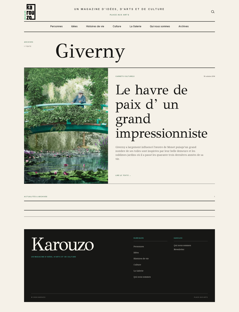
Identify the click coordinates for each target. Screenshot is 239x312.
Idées (74, 26)
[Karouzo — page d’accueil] (29, 12)
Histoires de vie (95, 26)
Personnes (56, 26)
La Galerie (135, 26)
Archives (184, 26)
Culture (117, 26)
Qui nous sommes (160, 26)
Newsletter (179, 249)
